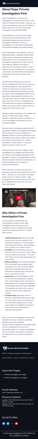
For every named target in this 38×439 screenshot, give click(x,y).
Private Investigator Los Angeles (15, 378)
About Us (16, 357)
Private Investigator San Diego (15, 374)
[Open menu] (34, 3)
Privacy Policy (24, 357)
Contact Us (32, 357)
